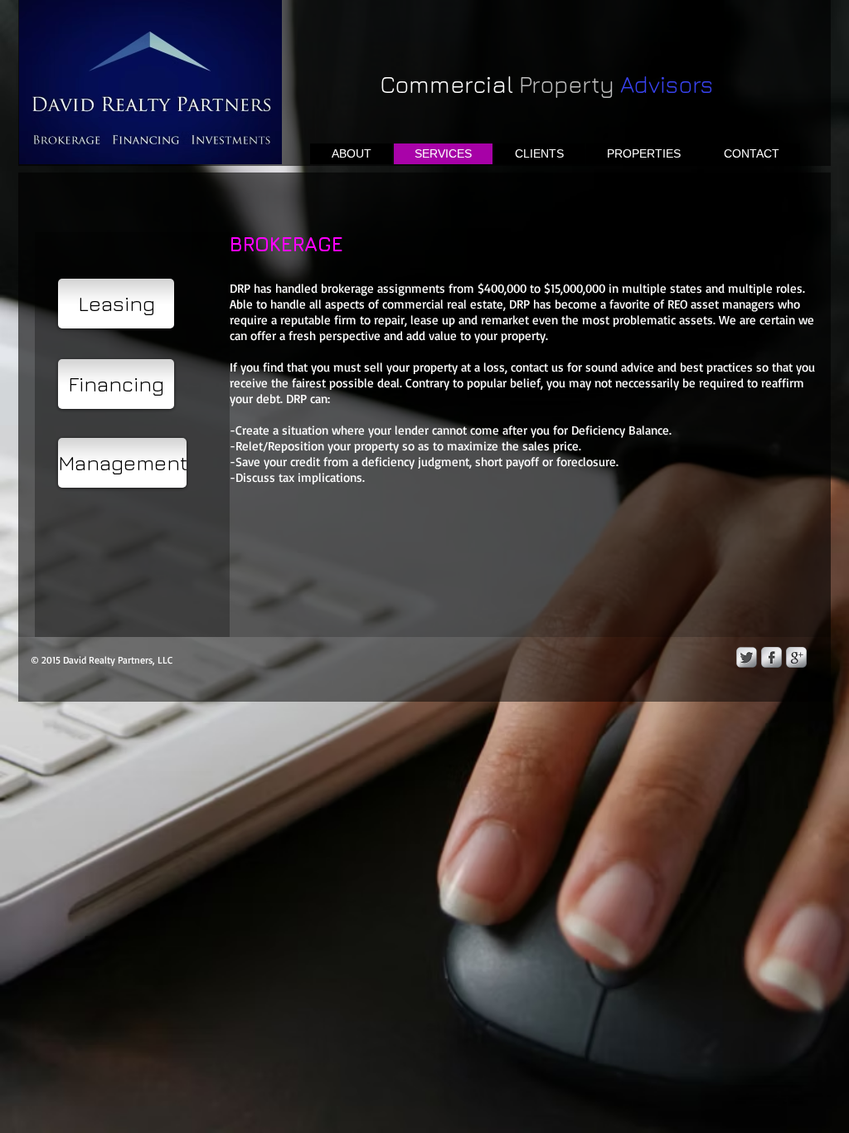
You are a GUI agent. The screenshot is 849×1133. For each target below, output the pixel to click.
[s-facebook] (771, 657)
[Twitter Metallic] (746, 657)
